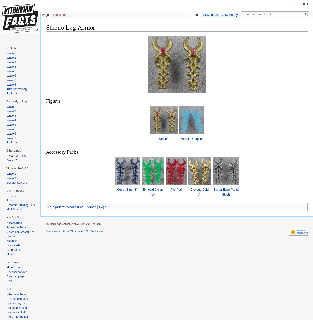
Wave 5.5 (12, 129)
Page (45, 15)
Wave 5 (11, 71)
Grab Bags (13, 249)
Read (195, 15)
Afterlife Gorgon (191, 139)
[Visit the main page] (20, 18)
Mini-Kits (12, 254)
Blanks (11, 236)
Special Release (17, 182)
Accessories (74, 207)
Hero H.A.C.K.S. (17, 156)
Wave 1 (11, 53)
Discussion (59, 15)
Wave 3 (11, 62)
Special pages (16, 303)
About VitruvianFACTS (75, 231)
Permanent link (16, 312)
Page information (17, 316)
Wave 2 (11, 57)
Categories (55, 207)
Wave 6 (11, 75)
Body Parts (13, 245)
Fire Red (176, 189)
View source (210, 15)
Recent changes (17, 272)
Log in (305, 4)
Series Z (12, 160)
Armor (91, 207)
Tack (9, 200)
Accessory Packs (17, 227)
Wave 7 (11, 80)
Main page (13, 267)
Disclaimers (96, 231)
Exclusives (13, 93)
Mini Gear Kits (15, 209)
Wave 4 (11, 66)
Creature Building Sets (21, 205)
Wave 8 (11, 84)
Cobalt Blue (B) (127, 189)
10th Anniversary (17, 89)
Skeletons (13, 241)
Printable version (17, 307)
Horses (11, 196)
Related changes (17, 299)
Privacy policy (52, 231)
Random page (16, 276)
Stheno (163, 139)
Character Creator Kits (20, 232)
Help (10, 281)
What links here (16, 294)
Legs (102, 207)
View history (230, 15)
